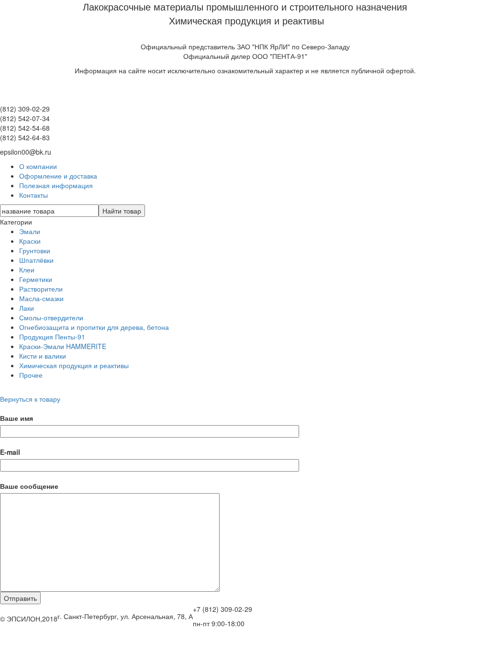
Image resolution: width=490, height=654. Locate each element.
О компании (38, 166)
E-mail (10, 452)
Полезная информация (56, 185)
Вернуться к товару (30, 399)
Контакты (33, 195)
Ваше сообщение (29, 486)
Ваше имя (16, 418)
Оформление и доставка (58, 175)
